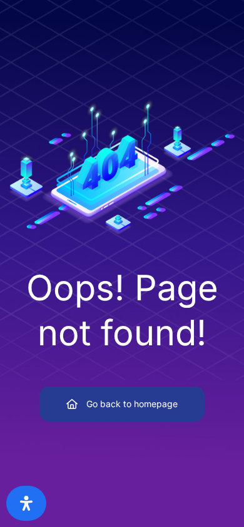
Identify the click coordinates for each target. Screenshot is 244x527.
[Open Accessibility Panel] (26, 503)
